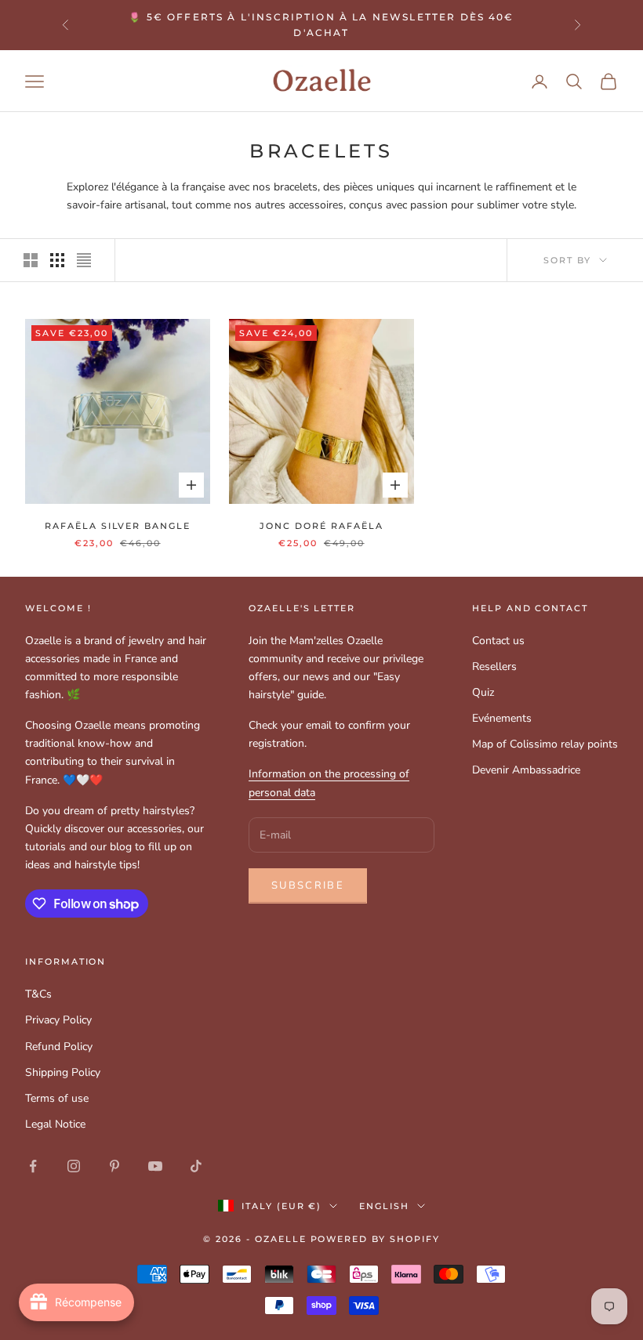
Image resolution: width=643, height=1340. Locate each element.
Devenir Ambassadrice (526, 769)
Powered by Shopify (376, 1238)
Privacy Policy (58, 1019)
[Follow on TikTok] (196, 1166)
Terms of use (57, 1098)
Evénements (502, 718)
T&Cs (38, 994)
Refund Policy (59, 1046)
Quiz (483, 692)
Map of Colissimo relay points (545, 744)
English (384, 1206)
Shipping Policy (62, 1072)
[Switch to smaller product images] (57, 260)
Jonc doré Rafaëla (321, 526)
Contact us (498, 640)
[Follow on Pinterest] (114, 1166)
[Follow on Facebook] (33, 1166)
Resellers (494, 666)
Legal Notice (55, 1124)
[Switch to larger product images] (31, 260)
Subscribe (307, 885)
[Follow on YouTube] (155, 1166)
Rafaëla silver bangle (118, 526)
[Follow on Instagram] (74, 1166)
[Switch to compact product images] (84, 260)
